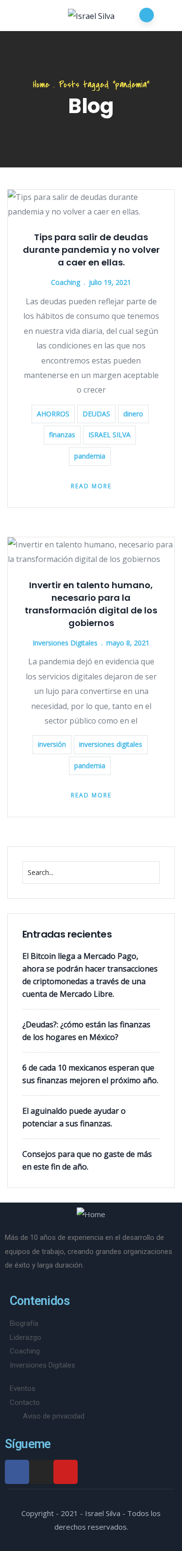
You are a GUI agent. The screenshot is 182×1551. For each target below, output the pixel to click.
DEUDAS (96, 413)
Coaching (65, 282)
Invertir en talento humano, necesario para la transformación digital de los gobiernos (91, 604)
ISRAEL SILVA (109, 434)
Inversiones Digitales (65, 642)
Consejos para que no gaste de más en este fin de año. (87, 1160)
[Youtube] (65, 1472)
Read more (91, 486)
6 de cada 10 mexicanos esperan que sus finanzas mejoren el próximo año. (90, 1074)
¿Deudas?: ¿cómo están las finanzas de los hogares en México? (86, 1030)
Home (41, 84)
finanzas (62, 434)
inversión (52, 744)
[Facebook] (17, 1472)
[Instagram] (41, 1472)
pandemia (89, 456)
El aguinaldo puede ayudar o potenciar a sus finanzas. (74, 1117)
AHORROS (53, 413)
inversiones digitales (110, 744)
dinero (133, 413)
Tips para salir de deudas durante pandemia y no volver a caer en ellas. (91, 249)
